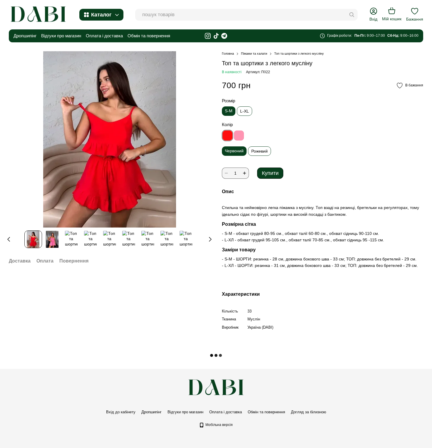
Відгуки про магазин (61, 35)
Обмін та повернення (149, 35)
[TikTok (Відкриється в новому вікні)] (216, 36)
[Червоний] (227, 136)
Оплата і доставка (104, 35)
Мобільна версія (219, 425)
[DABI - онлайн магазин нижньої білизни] (216, 387)
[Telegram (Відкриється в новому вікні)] (224, 36)
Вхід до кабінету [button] (120, 412)
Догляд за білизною (308, 412)
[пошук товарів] (352, 15)
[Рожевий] (239, 136)
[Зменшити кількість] (226, 173)
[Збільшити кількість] (244, 173)
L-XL (244, 111)
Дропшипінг (25, 35)
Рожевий (259, 151)
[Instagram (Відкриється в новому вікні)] (208, 36)
